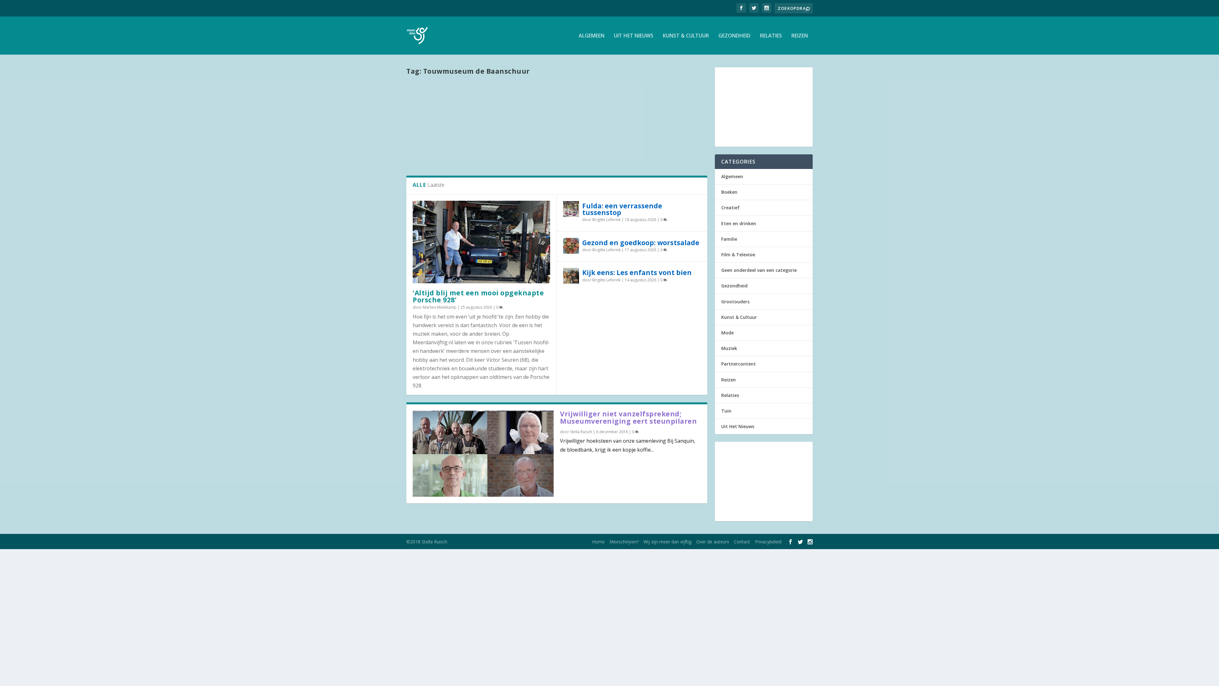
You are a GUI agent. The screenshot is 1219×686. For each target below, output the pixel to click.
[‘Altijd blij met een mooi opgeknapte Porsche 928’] (481, 242)
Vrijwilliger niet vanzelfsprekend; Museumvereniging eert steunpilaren (628, 417)
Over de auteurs (712, 542)
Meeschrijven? (624, 542)
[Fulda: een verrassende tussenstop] (571, 209)
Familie (729, 239)
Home (598, 542)
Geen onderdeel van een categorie (759, 270)
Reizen (799, 36)
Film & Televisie (738, 255)
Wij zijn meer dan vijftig (667, 542)
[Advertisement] (556, 124)
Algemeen (591, 36)
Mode (727, 333)
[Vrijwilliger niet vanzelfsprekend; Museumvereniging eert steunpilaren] (483, 453)
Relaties (771, 36)
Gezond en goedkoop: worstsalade (640, 242)
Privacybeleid (768, 542)
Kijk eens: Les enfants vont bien (637, 272)
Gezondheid (734, 36)
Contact (742, 542)
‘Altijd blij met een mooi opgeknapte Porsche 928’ (478, 296)
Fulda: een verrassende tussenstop (622, 209)
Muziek (729, 348)
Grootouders (735, 302)
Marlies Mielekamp (439, 307)
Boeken (729, 192)
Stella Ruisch (581, 431)
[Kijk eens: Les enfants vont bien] (571, 276)
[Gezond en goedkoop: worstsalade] (571, 246)
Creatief (730, 208)
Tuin (726, 411)
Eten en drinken (738, 223)
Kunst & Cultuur (686, 36)
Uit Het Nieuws (633, 36)
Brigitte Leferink (606, 219)
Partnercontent (738, 364)
